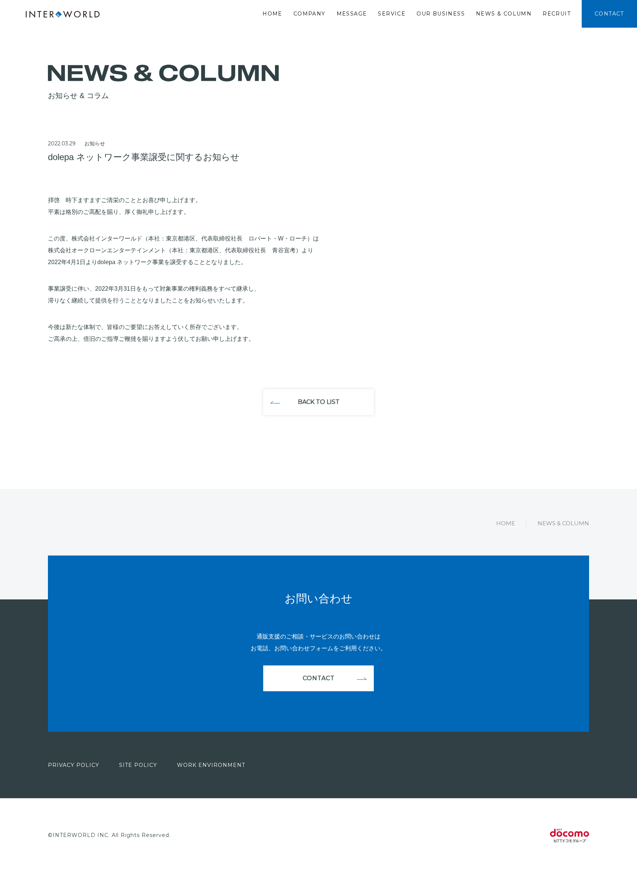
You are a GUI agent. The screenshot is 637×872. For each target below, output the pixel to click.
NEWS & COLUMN (504, 13)
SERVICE (391, 13)
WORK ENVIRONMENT (211, 765)
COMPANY (309, 13)
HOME (272, 13)
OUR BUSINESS (441, 13)
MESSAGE (352, 13)
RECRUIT (557, 13)
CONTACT (609, 13)
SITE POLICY (138, 765)
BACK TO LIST (319, 401)
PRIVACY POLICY (73, 765)
